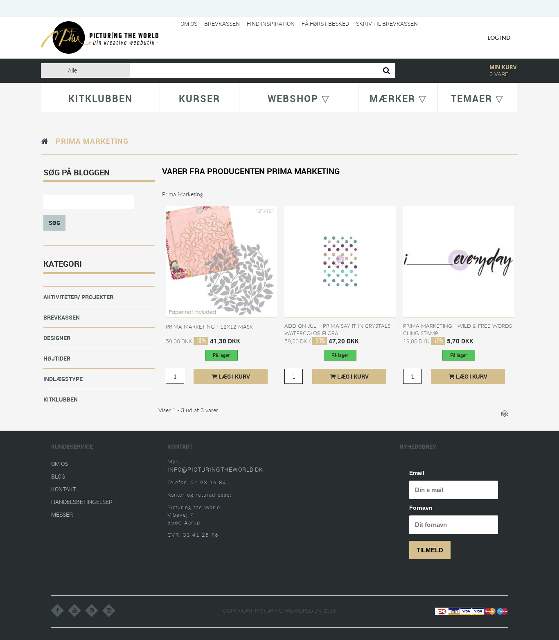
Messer (62, 514)
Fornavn (421, 507)
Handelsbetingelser (82, 502)
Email (416, 473)
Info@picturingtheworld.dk (215, 469)
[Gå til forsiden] (45, 141)
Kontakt (63, 489)
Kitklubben (60, 399)
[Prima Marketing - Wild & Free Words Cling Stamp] (458, 261)
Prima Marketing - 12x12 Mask (209, 326)
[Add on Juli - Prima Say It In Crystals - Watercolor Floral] (340, 261)
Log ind (499, 37)
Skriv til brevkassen (387, 23)
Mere (504, 413)
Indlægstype (63, 379)
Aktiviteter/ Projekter (78, 297)
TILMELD (430, 550)
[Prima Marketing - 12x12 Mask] (221, 261)
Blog (58, 476)
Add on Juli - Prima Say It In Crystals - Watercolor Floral (339, 329)
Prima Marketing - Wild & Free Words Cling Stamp (457, 329)
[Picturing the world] (99, 37)
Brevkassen (222, 23)
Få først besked (325, 23)
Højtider (56, 358)
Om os (188, 23)
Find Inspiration (271, 23)
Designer (56, 338)
